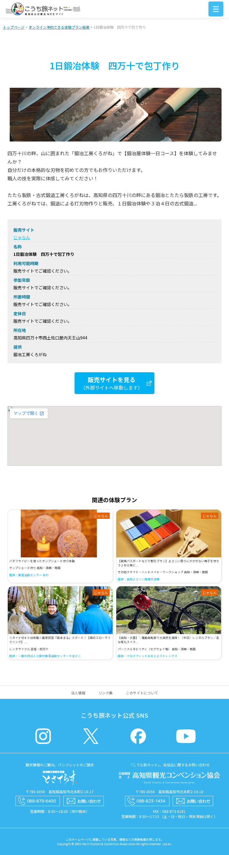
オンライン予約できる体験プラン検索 (59, 27)
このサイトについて (142, 692)
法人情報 (78, 692)
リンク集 (105, 692)
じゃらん (21, 237)
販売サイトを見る (112, 383)
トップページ (13, 27)
